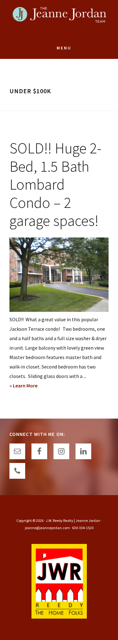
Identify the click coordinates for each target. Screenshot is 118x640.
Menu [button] (64, 48)
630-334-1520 (82, 527)
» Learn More (33, 386)
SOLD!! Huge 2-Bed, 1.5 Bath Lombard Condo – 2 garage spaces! (55, 184)
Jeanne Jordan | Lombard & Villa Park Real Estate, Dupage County (59, 18)
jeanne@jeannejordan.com (47, 527)
